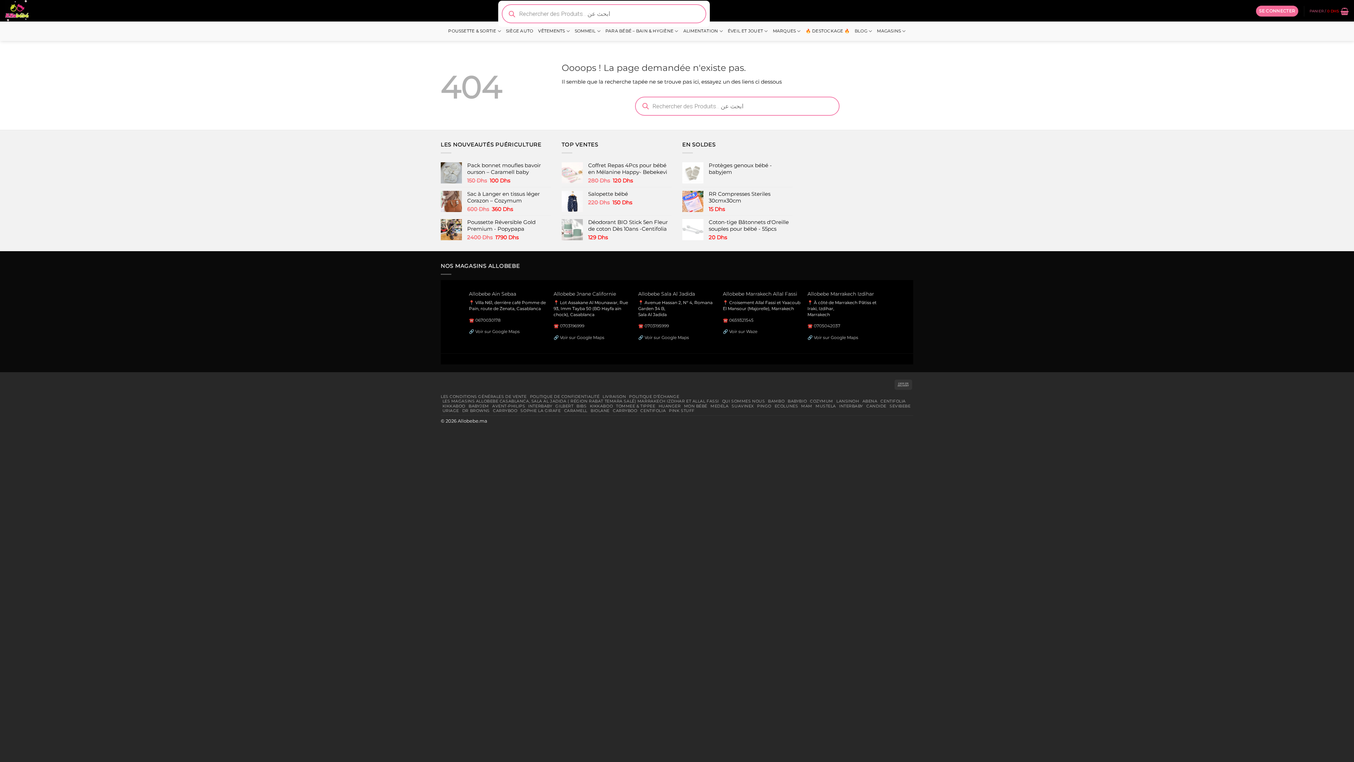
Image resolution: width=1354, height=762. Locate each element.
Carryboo (505, 410)
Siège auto (519, 31)
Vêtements (551, 31)
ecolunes (786, 406)
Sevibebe (900, 406)
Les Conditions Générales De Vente (484, 396)
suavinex (743, 406)
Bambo (776, 401)
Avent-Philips (508, 406)
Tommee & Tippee (635, 406)
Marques (784, 31)
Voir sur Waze (743, 331)
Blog (861, 31)
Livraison (614, 396)
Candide (876, 406)
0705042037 (827, 325)
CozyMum (821, 401)
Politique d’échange (654, 396)
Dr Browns (476, 410)
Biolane (600, 410)
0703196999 (572, 325)
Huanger (670, 406)
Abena (870, 401)
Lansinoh (847, 401)
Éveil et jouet (745, 31)
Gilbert (564, 406)
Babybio (797, 401)
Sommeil (585, 31)
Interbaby (540, 406)
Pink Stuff (682, 410)
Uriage (451, 410)
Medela (719, 406)
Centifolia (893, 401)
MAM (806, 406)
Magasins (889, 31)
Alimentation (700, 31)
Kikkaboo (454, 406)
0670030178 (488, 320)
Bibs (581, 406)
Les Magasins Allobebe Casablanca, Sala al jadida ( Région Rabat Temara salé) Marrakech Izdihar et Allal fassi (581, 401)
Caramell (576, 410)
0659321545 (741, 320)
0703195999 (657, 325)
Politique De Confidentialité (565, 396)
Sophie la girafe (540, 410)
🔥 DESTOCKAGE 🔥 (828, 31)
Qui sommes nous (743, 401)
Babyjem (479, 406)
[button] (1277, 11)
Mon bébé (696, 406)
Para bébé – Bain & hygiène (639, 31)
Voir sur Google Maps (497, 331)
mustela (826, 406)
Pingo (764, 406)
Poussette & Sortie (472, 31)
